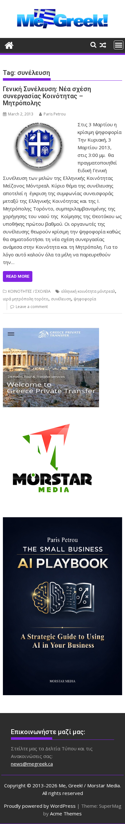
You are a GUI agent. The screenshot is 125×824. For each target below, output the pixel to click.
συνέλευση (61, 299)
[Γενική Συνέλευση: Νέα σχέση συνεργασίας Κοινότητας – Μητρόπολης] (39, 124)
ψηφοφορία (85, 299)
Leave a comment (32, 306)
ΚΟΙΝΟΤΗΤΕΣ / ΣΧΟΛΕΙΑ (29, 291)
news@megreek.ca (32, 764)
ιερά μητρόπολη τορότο (25, 299)
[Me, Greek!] (9, 44)
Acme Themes (66, 813)
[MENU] (118, 44)
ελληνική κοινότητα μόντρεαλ (88, 291)
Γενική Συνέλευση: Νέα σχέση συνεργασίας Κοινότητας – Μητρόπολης (47, 96)
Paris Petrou (55, 114)
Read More (17, 276)
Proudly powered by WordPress (40, 806)
